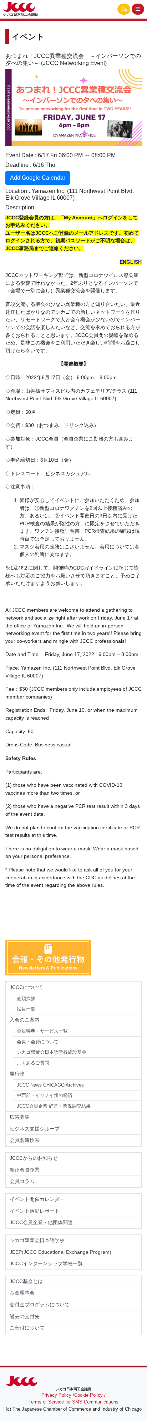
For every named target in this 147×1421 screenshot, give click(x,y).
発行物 (17, 1074)
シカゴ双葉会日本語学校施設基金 (51, 1052)
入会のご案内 (25, 1020)
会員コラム (22, 1181)
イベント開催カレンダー (37, 1199)
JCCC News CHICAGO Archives (50, 1085)
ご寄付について (27, 1328)
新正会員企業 (25, 1170)
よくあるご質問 (33, 1062)
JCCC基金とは (26, 1281)
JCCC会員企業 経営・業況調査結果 (54, 1106)
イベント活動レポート (35, 1211)
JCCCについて (26, 987)
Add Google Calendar (37, 178)
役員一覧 (26, 1009)
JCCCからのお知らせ (34, 1158)
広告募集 (20, 1117)
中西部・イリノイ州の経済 (44, 1095)
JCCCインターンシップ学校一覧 (46, 1263)
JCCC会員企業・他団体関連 (41, 1222)
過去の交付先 (25, 1316)
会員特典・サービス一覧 (42, 1031)
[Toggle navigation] (138, 9)
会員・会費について (38, 1041)
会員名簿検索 (25, 1140)
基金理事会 (22, 1293)
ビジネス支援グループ (35, 1129)
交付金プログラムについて (42, 1304)
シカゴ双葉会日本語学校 (37, 1240)
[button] (123, 9)
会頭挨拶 (26, 998)
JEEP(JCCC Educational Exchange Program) (60, 1252)
